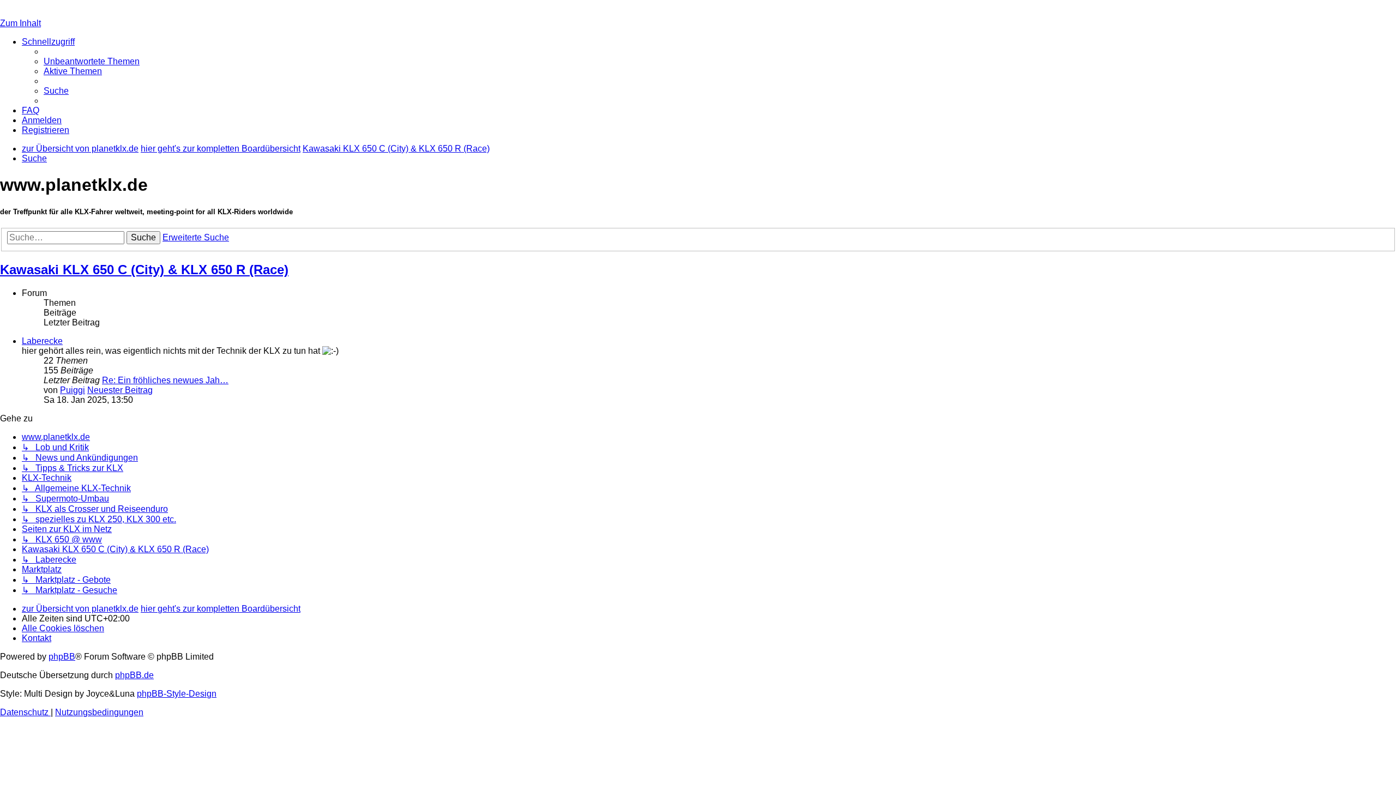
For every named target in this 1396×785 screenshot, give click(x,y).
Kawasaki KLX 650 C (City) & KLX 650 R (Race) (144, 269)
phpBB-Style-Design (176, 693)
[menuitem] (92, 61)
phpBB (62, 656)
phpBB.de (134, 675)
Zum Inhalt (20, 23)
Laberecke (42, 341)
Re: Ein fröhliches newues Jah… (165, 380)
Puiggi (72, 390)
